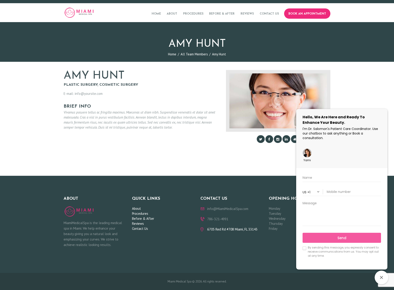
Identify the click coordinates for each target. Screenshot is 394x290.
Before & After (143, 218)
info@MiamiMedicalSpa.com (227, 209)
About (136, 208)
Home (172, 54)
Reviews (138, 223)
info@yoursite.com (89, 93)
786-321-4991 (217, 219)
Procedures (140, 213)
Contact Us (140, 228)
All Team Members (194, 54)
